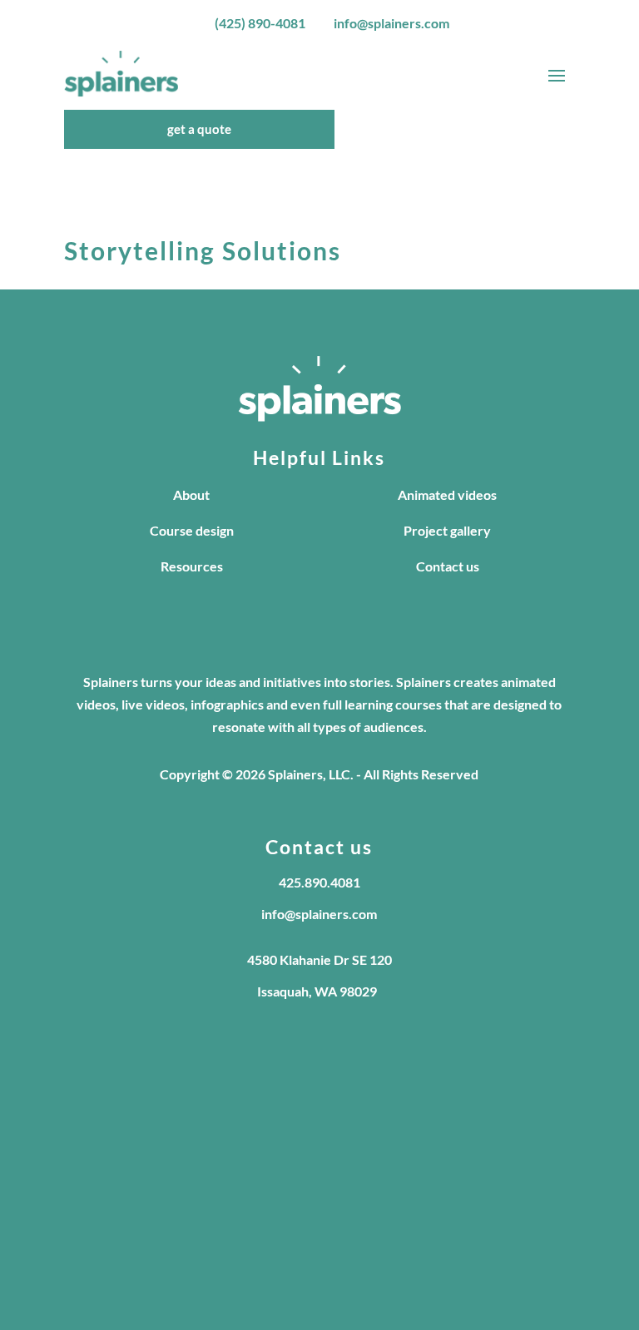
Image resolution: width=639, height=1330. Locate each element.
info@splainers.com (391, 23)
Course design (192, 530)
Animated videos (447, 494)
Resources (192, 566)
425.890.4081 (319, 882)
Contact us (447, 566)
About (191, 494)
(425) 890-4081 (260, 23)
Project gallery (447, 530)
